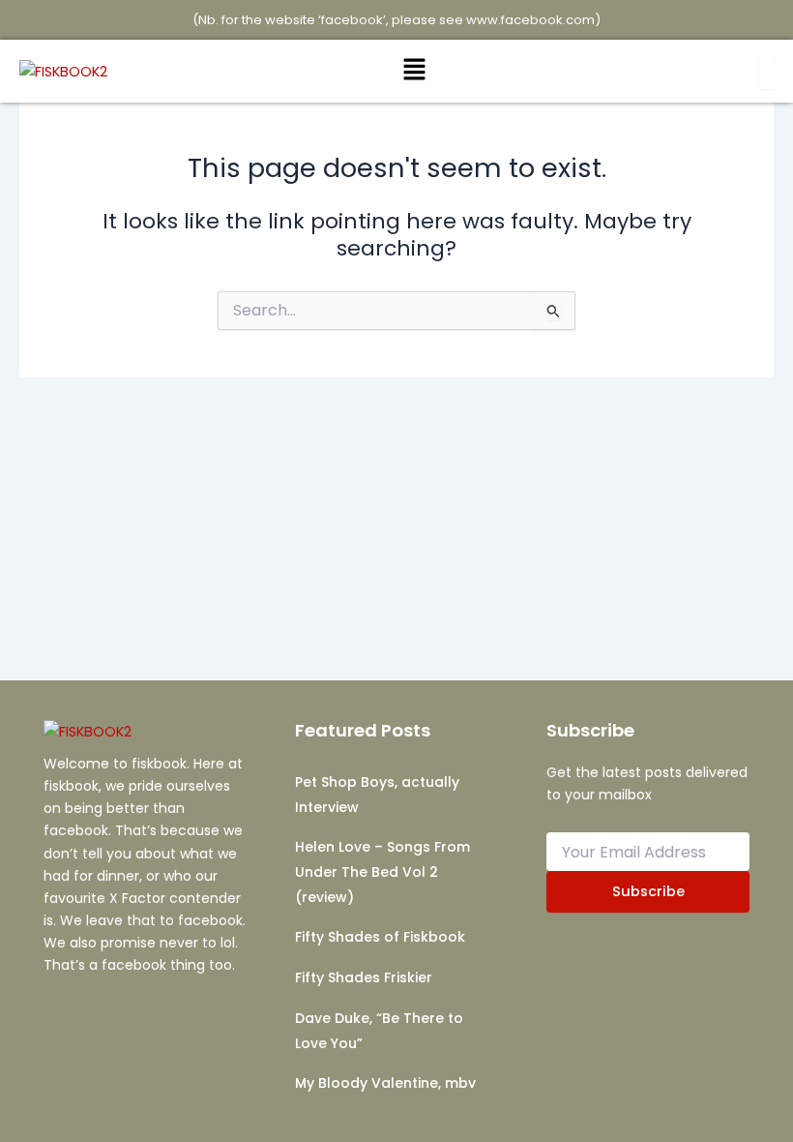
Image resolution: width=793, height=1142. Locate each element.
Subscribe (648, 891)
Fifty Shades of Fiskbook (380, 937)
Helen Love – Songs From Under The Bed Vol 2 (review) (382, 871)
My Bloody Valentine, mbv (385, 1083)
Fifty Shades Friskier (363, 977)
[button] (415, 70)
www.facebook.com (530, 20)
